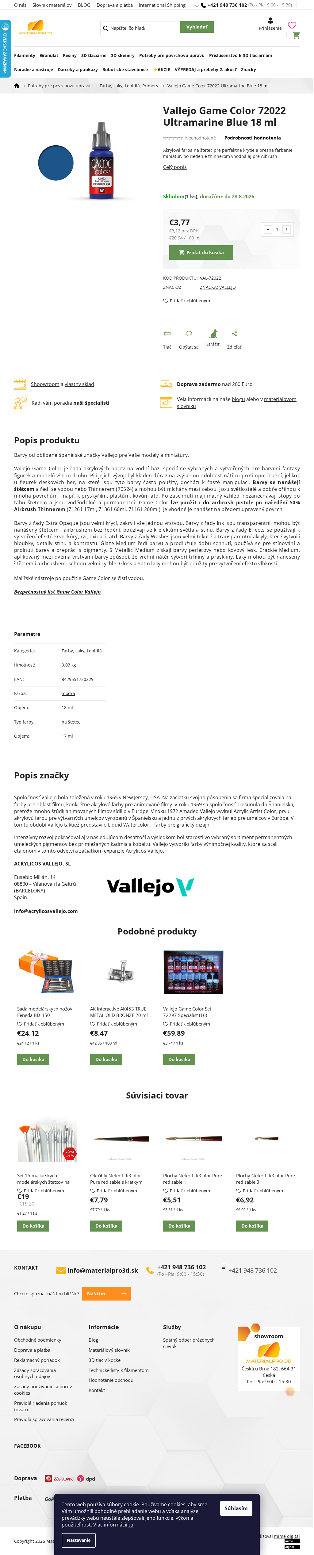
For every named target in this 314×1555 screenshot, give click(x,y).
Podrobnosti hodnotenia (252, 138)
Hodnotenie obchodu (111, 1380)
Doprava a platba (115, 5)
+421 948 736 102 (181, 1267)
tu (130, 1524)
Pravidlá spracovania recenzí (44, 1419)
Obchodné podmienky (37, 1340)
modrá (68, 693)
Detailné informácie (231, 167)
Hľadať (197, 27)
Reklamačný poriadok (37, 1360)
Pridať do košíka (205, 252)
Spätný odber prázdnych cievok (189, 1343)
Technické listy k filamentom (119, 1370)
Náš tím (96, 1293)
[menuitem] (24, 54)
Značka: (218, 287)
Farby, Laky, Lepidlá (82, 651)
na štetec (71, 722)
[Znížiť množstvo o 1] (268, 229)
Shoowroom (45, 384)
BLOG (84, 5)
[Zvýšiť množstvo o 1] (286, 229)
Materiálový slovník (109, 1350)
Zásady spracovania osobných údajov (35, 1373)
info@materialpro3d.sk (103, 1270)
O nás (20, 5)
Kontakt (97, 1390)
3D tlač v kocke (105, 1360)
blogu (238, 399)
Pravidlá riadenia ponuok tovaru (40, 1406)
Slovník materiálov (52, 5)
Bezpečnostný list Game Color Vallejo (57, 591)
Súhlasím (236, 1508)
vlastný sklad (79, 384)
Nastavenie (78, 1540)
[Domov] (18, 85)
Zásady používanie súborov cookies (43, 1389)
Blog (93, 1340)
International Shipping (162, 5)
